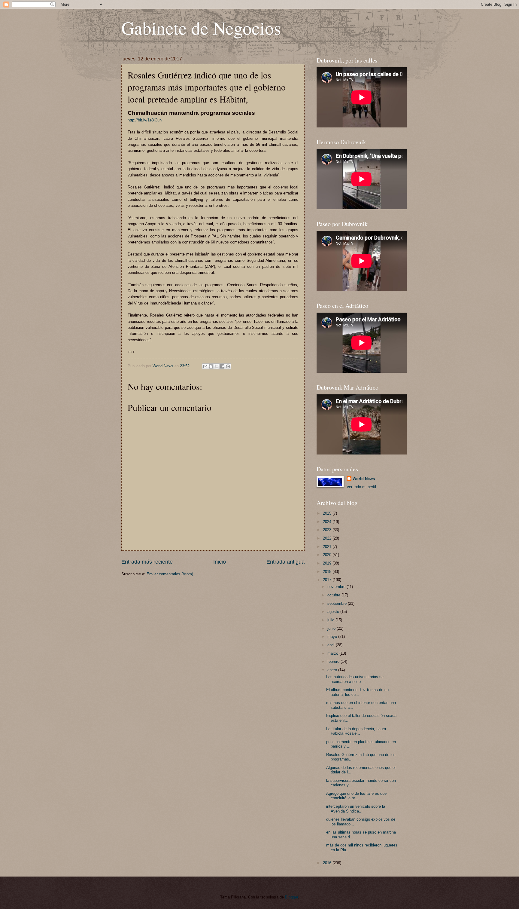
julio (331, 620)
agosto (333, 611)
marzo (333, 653)
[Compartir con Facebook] (222, 366)
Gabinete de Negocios (201, 28)
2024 (327, 521)
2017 (327, 579)
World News (364, 478)
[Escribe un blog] (211, 366)
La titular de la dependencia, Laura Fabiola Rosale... (356, 731)
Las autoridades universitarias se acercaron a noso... (355, 679)
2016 (327, 863)
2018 (327, 571)
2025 (327, 513)
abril (331, 645)
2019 (327, 563)
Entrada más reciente (147, 562)
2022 (327, 538)
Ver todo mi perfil (361, 487)
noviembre (337, 586)
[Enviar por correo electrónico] (205, 366)
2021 (327, 546)
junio (332, 628)
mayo (332, 636)
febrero (334, 661)
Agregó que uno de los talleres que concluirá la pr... (356, 795)
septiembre (337, 603)
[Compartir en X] (217, 366)
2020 (327, 554)
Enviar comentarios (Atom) (170, 574)
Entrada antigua (285, 562)
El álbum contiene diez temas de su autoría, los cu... (357, 691)
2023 (327, 530)
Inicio (219, 562)
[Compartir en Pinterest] (228, 366)
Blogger (291, 897)
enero (332, 670)
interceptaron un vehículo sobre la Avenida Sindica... (355, 808)
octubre (334, 595)
